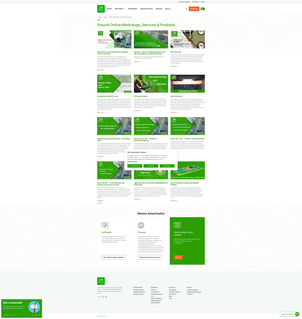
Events (170, 298)
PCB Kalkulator (195, 2)
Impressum (154, 290)
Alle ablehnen (151, 166)
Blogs (105, 17)
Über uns (167, 9)
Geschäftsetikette (155, 302)
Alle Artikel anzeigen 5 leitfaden (113, 257)
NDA (152, 296)
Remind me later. (36, 315)
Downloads (159, 9)
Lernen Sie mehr (132, 161)
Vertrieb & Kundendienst (193, 290)
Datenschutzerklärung (156, 298)
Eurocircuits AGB (155, 292)
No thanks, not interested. (9, 315)
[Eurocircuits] (101, 9)
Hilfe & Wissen (119, 9)
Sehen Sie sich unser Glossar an (150, 257)
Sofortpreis (194, 9)
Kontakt (203, 2)
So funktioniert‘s (132, 9)
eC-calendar (190, 294)
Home (99, 17)
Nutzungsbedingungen (156, 294)
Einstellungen (167, 166)
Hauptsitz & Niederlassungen (194, 292)
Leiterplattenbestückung (139, 292)
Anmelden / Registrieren (184, 2)
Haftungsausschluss (156, 300)
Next (100, 203)
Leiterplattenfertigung (138, 290)
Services (109, 9)
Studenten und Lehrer (146, 9)
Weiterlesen (100, 70)
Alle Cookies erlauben (135, 166)
